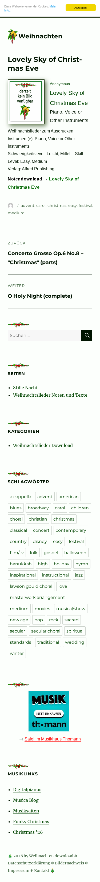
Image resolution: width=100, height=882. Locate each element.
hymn (81, 563)
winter (17, 653)
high (43, 563)
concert (41, 530)
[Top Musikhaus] (50, 711)
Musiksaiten (26, 810)
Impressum (18, 870)
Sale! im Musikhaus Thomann (53, 739)
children (80, 507)
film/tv (17, 552)
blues (16, 507)
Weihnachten (40, 36)
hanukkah (21, 563)
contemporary (71, 530)
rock (53, 619)
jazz (79, 575)
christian (38, 519)
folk (34, 552)
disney (40, 541)
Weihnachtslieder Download (43, 445)
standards (20, 642)
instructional (55, 575)
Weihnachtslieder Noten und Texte (50, 395)
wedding (74, 642)
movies (42, 608)
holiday (61, 563)
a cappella (20, 496)
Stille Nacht (25, 387)
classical (18, 530)
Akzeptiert (80, 8)
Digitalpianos (27, 789)
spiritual (74, 631)
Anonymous (60, 84)
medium (16, 213)
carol (41, 205)
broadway (38, 507)
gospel (51, 552)
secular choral (45, 631)
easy (72, 205)
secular (17, 631)
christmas (56, 205)
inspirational (23, 575)
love (62, 586)
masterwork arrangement (37, 597)
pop (38, 619)
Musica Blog (26, 800)
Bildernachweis (69, 863)
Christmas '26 (28, 832)
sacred (72, 619)
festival (85, 205)
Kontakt (41, 870)
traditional (48, 642)
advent (27, 205)
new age (19, 619)
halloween (75, 552)
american (69, 496)
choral (16, 519)
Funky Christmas (31, 821)
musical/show (70, 608)
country (18, 541)
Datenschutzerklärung (29, 863)
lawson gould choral (31, 586)
